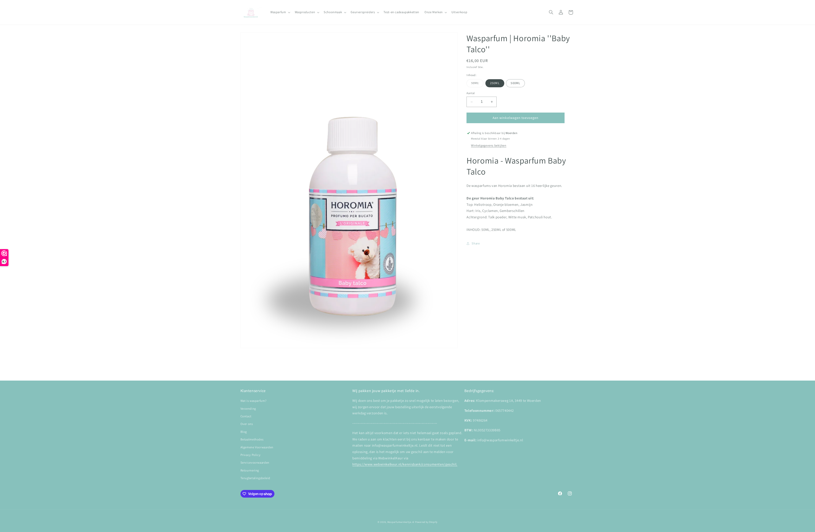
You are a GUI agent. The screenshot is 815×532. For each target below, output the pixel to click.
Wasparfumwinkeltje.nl (400, 522)
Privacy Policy (250, 455)
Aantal (471, 93)
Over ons (246, 424)
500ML (515, 83)
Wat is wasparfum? (253, 401)
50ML (477, 84)
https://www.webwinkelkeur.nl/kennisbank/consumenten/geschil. (404, 464)
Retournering (249, 470)
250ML (494, 83)
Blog (243, 432)
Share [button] (476, 243)
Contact (246, 416)
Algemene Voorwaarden (257, 447)
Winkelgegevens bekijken (488, 145)
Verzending (248, 408)
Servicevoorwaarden (254, 462)
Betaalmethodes (252, 439)
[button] (280, 12)
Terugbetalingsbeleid (255, 478)
